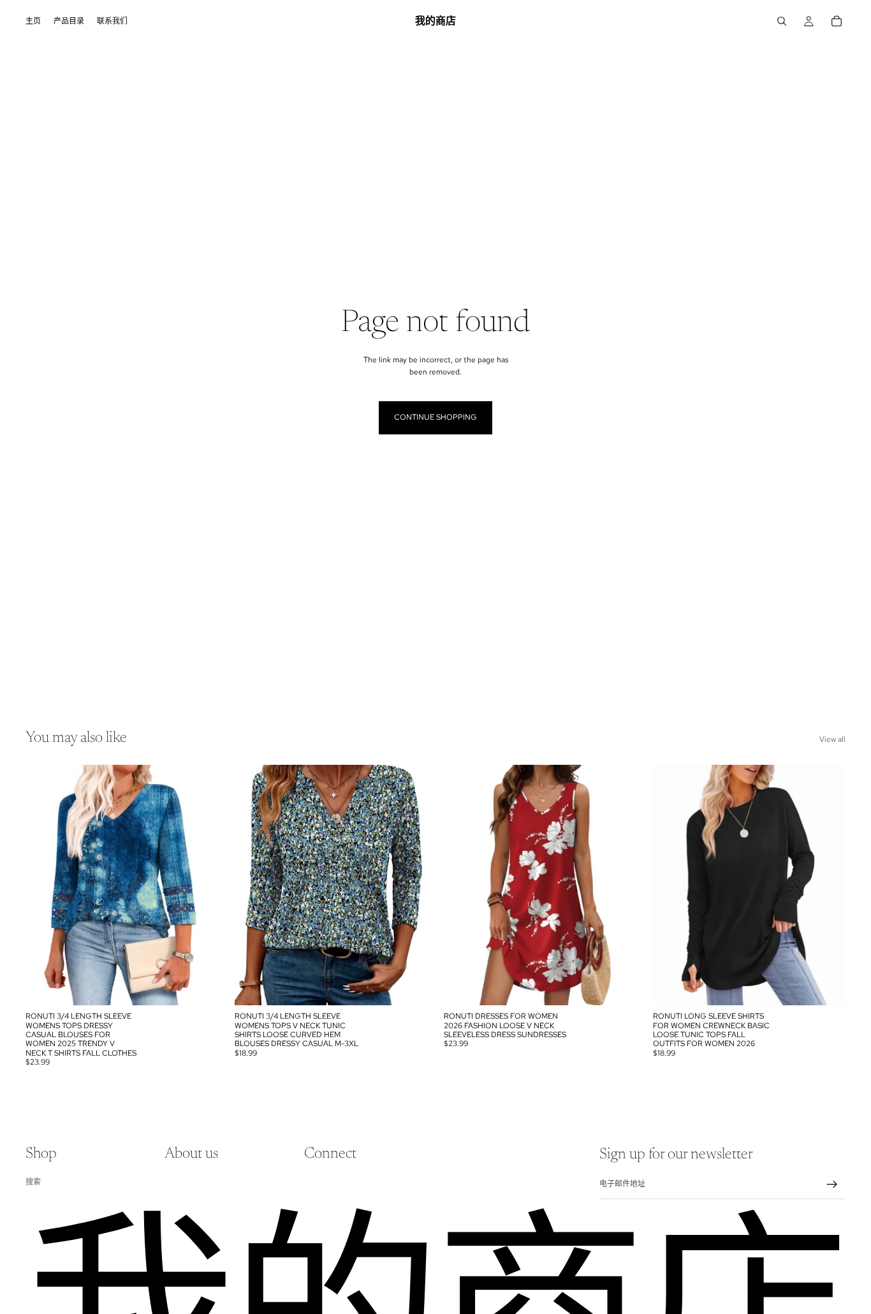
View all (832, 739)
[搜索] (782, 21)
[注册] (832, 1184)
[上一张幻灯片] (45, 885)
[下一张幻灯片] (199, 885)
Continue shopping (435, 417)
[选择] (198, 985)
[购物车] (837, 21)
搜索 (33, 1181)
